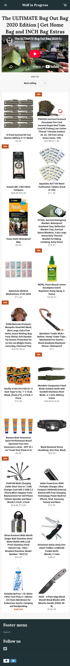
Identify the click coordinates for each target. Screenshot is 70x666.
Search (6, 632)
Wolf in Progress (35, 5)
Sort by (35, 77)
